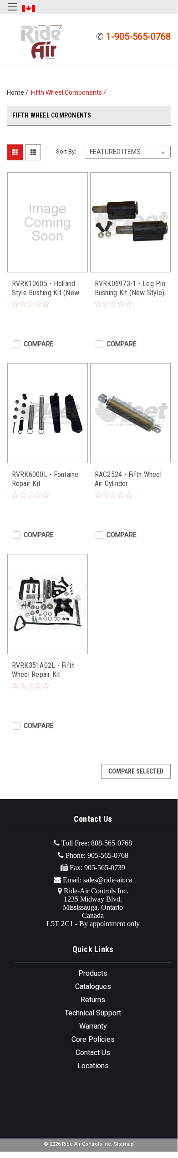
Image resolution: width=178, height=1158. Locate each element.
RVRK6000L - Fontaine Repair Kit (45, 479)
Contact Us (93, 1052)
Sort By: (66, 151)
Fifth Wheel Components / (70, 92)
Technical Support (93, 1013)
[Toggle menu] (12, 12)
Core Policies (93, 1039)
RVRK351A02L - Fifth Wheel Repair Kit (43, 670)
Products (92, 973)
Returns (93, 999)
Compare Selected (135, 771)
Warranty (93, 1026)
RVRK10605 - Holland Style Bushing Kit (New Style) (46, 288)
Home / (19, 92)
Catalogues (93, 986)
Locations (93, 1065)
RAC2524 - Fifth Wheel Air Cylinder (128, 479)
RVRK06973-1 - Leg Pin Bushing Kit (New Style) (130, 288)
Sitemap (124, 1144)
